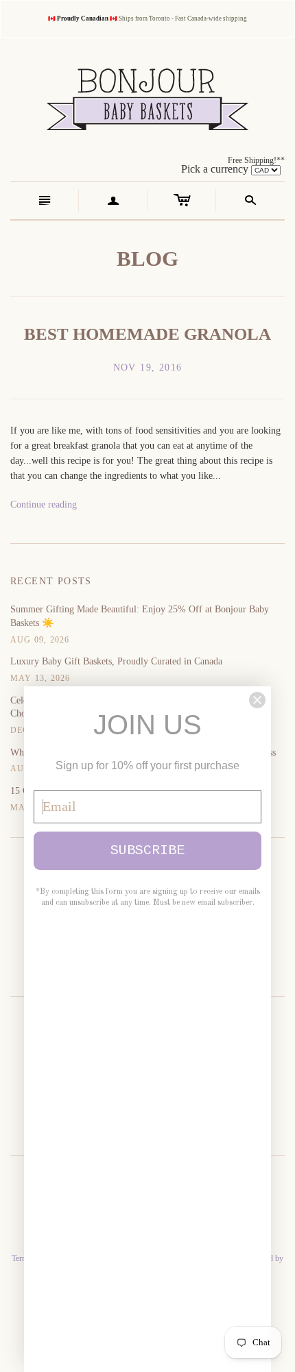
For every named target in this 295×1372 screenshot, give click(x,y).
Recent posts (51, 581)
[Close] (257, 700)
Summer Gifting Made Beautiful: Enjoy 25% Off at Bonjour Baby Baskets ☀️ (139, 616)
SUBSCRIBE (147, 850)
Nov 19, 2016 (147, 367)
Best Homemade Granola (147, 334)
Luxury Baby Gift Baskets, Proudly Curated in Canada (116, 661)
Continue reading (43, 504)
